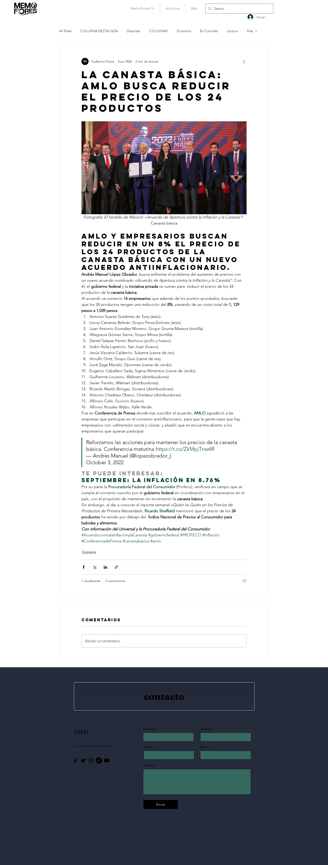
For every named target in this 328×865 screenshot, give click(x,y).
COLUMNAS (158, 31)
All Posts (65, 31)
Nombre (149, 729)
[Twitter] (83, 760)
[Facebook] (75, 760)
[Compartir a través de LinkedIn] (105, 567)
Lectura (232, 31)
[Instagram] (91, 760)
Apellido (206, 729)
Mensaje (149, 765)
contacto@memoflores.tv (93, 746)
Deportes (133, 31)
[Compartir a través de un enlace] (116, 567)
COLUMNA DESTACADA (99, 31)
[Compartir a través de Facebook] (83, 567)
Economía (184, 31)
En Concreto (209, 31)
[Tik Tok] (99, 760)
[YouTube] (107, 760)
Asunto (205, 747)
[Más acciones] (244, 61)
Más (250, 31)
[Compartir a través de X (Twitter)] (94, 567)
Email (147, 747)
